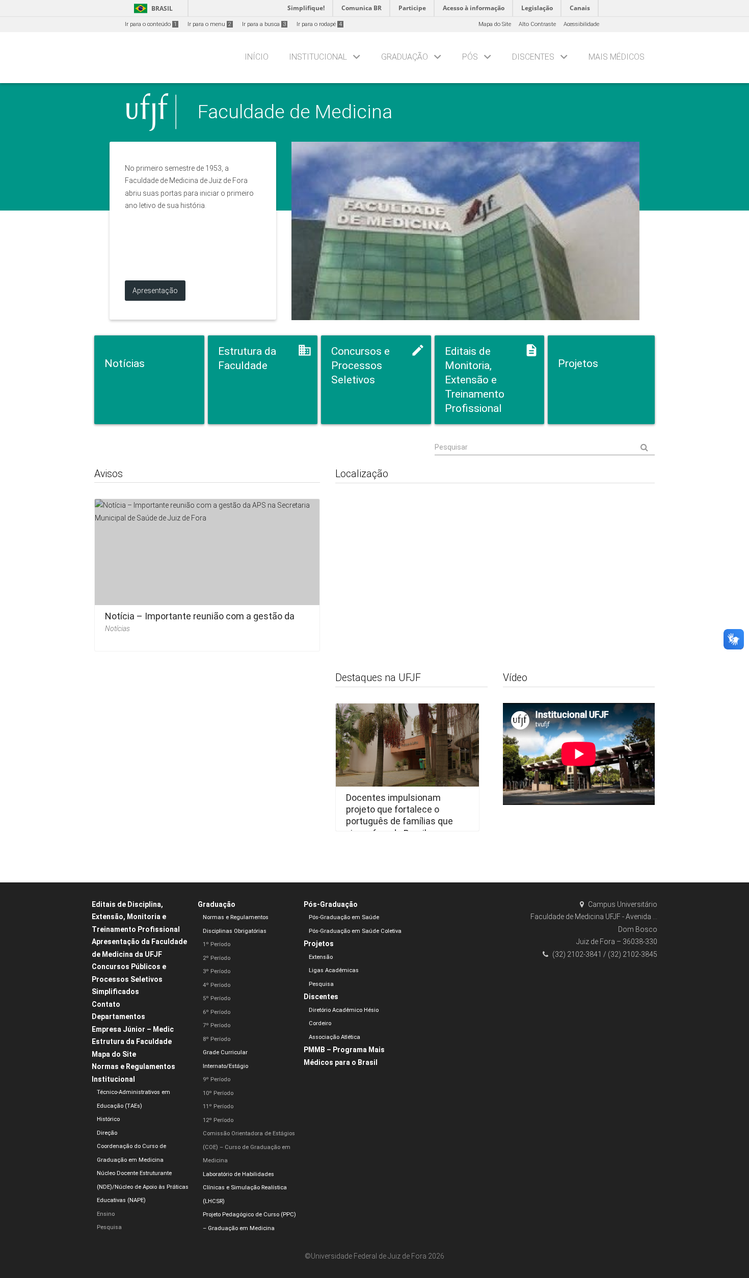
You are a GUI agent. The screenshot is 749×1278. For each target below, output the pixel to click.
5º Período (216, 998)
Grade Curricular (225, 1052)
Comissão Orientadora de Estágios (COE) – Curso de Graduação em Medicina (249, 1147)
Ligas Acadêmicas (334, 970)
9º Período (216, 1079)
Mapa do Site (494, 24)
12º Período (218, 1120)
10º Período (218, 1093)
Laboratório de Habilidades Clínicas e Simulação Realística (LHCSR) (245, 1188)
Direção (107, 1133)
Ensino (106, 1214)
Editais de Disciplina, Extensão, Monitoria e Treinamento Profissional (136, 916)
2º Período (216, 958)
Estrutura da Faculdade (132, 1041)
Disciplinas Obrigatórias (234, 931)
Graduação (404, 57)
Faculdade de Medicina (295, 111)
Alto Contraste (537, 24)
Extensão (321, 957)
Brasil (151, 8)
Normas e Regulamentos (133, 1066)
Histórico (108, 1119)
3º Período (216, 971)
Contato (106, 1004)
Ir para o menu (209, 24)
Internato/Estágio (225, 1066)
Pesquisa (109, 1227)
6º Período (216, 1012)
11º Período (218, 1106)
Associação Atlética (334, 1037)
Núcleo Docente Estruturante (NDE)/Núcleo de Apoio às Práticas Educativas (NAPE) (143, 1187)
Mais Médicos (616, 57)
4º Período (216, 985)
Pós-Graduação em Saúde (344, 917)
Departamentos (118, 1016)
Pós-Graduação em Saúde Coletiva (355, 931)
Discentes (533, 57)
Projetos (319, 944)
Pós (470, 57)
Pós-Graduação (331, 904)
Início (257, 57)
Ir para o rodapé (319, 24)
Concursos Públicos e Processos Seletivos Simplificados (129, 979)
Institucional (318, 57)
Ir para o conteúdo (151, 24)
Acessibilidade (581, 24)
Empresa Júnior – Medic (133, 1029)
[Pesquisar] (545, 447)
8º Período (216, 1039)
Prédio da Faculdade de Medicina (465, 231)
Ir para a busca (264, 24)
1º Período (216, 944)
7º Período (216, 1025)
